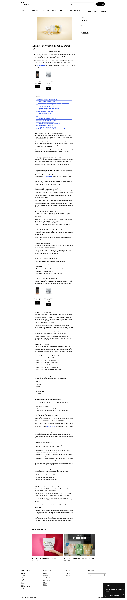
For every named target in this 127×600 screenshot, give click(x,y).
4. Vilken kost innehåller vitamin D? (44, 111)
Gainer (22, 588)
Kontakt (45, 573)
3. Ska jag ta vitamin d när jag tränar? (45, 106)
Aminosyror (24, 575)
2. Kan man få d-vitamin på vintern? (44, 104)
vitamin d (85, 32)
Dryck (22, 577)
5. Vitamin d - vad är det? (42, 115)
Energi (22, 579)
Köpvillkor (45, 575)
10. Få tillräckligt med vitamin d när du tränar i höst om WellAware (51, 129)
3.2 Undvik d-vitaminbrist (43, 110)
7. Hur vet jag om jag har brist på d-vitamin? (46, 120)
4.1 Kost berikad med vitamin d (45, 113)
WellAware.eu (33, 597)
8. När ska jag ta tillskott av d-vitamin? (45, 122)
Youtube (67, 579)
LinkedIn (68, 577)
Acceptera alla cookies (114, 595)
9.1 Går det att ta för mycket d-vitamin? (47, 127)
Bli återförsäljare (47, 581)
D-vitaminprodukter (50, 426)
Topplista (23, 573)
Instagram (68, 573)
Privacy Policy (46, 577)
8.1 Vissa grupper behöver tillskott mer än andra (49, 123)
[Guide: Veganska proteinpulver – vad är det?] (47, 545)
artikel (84, 29)
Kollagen (23, 581)
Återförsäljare (46, 579)
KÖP (37, 86)
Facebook (68, 575)
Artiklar (26, 14)
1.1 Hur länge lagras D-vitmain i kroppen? (47, 101)
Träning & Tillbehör (25, 586)
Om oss (45, 584)
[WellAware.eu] (25, 4)
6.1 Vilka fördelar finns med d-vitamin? (47, 118)
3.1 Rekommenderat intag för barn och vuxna (48, 108)
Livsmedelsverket (40, 65)
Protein (22, 582)
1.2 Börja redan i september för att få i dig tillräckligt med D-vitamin (53, 103)
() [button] (102, 4)
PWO (22, 584)
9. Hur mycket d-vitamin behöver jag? (45, 125)
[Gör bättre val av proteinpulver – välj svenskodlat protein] (79, 545)
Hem (22, 14)
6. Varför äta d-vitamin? (41, 116)
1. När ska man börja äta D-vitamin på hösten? (47, 99)
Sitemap (45, 582)
